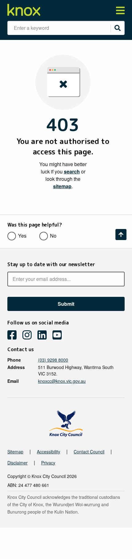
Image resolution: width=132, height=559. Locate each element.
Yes (22, 235)
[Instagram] (29, 336)
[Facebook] (14, 336)
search (72, 171)
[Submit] (118, 28)
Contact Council (89, 451)
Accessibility (48, 451)
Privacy (48, 463)
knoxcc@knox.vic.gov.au (62, 381)
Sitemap (15, 451)
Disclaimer (17, 463)
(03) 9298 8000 (53, 360)
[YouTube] (59, 336)
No (53, 235)
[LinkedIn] (44, 336)
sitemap (62, 186)
